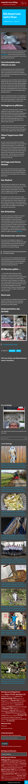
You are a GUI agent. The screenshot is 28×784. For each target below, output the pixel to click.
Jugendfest (19, 704)
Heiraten (4, 704)
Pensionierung (9, 772)
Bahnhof (18, 696)
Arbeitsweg (16, 760)
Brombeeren (4, 54)
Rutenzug (17, 713)
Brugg (4, 701)
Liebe (15, 709)
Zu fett (11, 721)
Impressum (4, 726)
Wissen (18, 779)
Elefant (18, 350)
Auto (13, 696)
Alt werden (19, 694)
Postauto (3, 713)
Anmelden (4, 743)
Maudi (23, 709)
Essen (17, 764)
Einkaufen (10, 764)
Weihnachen (12, 779)
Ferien (15, 700)
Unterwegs (16, 778)
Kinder (11, 707)
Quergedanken (10, 774)
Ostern (22, 711)
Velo (23, 778)
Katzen (4, 707)
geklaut (20, 231)
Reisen (9, 713)
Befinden (16, 762)
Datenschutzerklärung (6, 728)
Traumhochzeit (5, 717)
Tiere (15, 715)
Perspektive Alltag (18, 772)
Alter (8, 694)
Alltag (6, 760)
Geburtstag (10, 703)
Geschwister (18, 703)
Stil (17, 231)
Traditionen (7, 778)
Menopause (5, 711)
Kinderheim (19, 707)
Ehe (4, 764)
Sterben (11, 715)
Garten (3, 703)
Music (17, 770)
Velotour (19, 717)
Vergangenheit (14, 719)
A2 (3, 694)
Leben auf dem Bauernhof (13, 768)
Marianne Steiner (8, 21)
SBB (19, 774)
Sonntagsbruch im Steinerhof (10, 776)
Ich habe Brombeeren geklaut (10, 344)
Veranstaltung (5, 719)
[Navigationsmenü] (22, 3)
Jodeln (21, 766)
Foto (6, 766)
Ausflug (10, 696)
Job (17, 766)
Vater (13, 717)
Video (7, 779)
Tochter (22, 715)
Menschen (7, 770)
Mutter (14, 711)
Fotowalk (22, 701)
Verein (2, 779)
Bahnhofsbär (8, 698)
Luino (20, 709)
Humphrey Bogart (10, 704)
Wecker (5, 721)
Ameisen (4, 696)
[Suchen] (25, 3)
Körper (8, 708)
